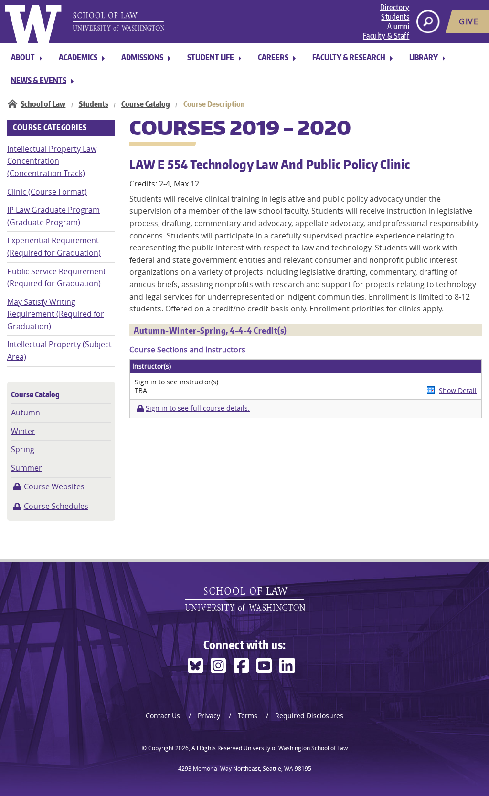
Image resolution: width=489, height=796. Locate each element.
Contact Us (163, 715)
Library (423, 57)
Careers (273, 57)
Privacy (209, 715)
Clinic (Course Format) (47, 191)
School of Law (43, 104)
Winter (23, 431)
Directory (395, 7)
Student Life (210, 57)
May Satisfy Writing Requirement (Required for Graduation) (55, 314)
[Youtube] (264, 665)
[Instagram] (218, 665)
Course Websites (54, 486)
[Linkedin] (287, 665)
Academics (78, 57)
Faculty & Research (348, 57)
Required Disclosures (309, 715)
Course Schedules (56, 506)
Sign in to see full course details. (198, 408)
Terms (247, 715)
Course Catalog (145, 104)
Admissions (142, 57)
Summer (26, 468)
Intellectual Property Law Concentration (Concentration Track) (51, 161)
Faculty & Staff (386, 36)
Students (395, 16)
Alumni (398, 26)
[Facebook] (241, 665)
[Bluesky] (195, 665)
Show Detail (458, 390)
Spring (22, 449)
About (23, 57)
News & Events (38, 80)
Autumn (25, 412)
